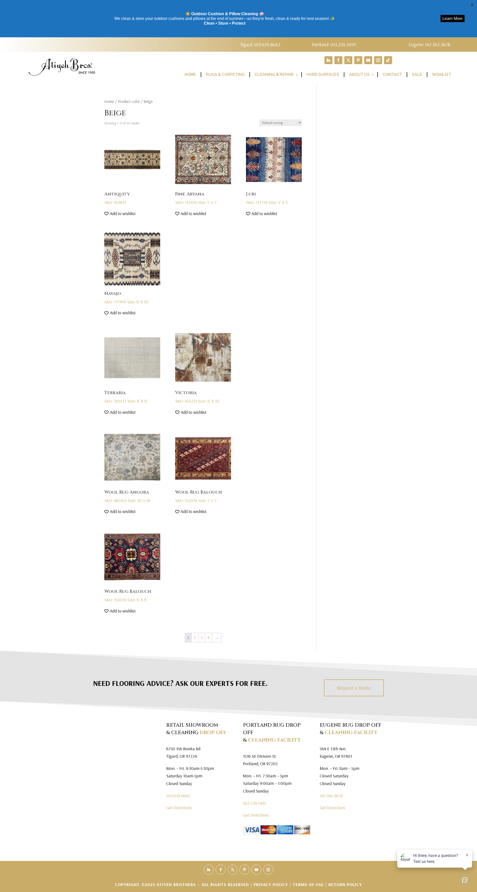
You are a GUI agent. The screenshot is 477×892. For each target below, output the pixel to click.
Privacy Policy (271, 884)
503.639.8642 (178, 795)
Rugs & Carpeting (225, 74)
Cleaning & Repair (274, 74)
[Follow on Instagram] (378, 60)
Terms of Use (308, 884)
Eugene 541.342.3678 (429, 44)
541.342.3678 (331, 795)
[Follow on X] (348, 60)
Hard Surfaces (323, 74)
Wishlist (441, 74)
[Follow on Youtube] (368, 60)
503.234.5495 (254, 803)
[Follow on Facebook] (338, 60)
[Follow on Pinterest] (358, 60)
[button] (120, 214)
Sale (417, 74)
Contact (392, 74)
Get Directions (179, 807)
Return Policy (345, 884)
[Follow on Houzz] (328, 60)
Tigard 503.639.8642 (260, 44)
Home (190, 74)
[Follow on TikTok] (388, 60)
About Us (359, 74)
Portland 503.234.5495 (334, 44)
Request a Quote (354, 688)
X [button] (472, 4)
